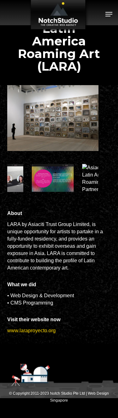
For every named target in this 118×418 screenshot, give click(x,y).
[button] (108, 14)
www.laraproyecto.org (31, 330)
